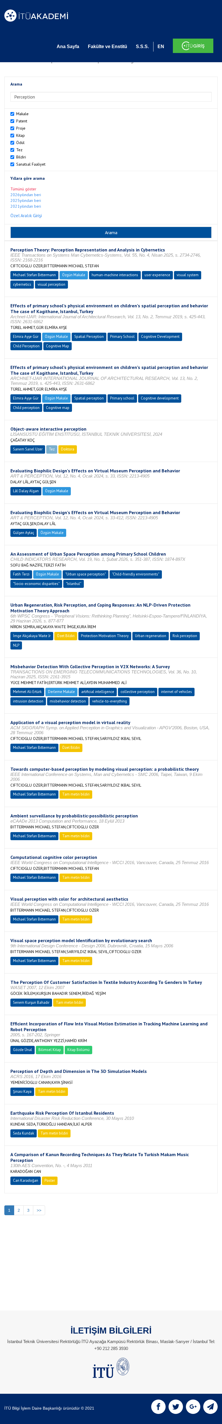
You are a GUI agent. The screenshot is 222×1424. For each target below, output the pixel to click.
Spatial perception (89, 398)
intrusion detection (28, 701)
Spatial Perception (89, 336)
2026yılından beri (25, 194)
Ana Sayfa (68, 46)
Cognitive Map (57, 346)
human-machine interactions (115, 274)
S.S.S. (142, 46)
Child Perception (26, 346)
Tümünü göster (23, 189)
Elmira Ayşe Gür (25, 336)
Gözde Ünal (22, 1049)
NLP (16, 645)
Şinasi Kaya (22, 1091)
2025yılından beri (25, 200)
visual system (188, 274)
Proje (20, 128)
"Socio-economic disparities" (36, 583)
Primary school (122, 398)
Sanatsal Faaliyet (30, 164)
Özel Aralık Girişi (26, 215)
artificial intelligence (97, 691)
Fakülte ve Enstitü (107, 46)
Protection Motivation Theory (105, 635)
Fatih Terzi (21, 574)
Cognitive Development (160, 336)
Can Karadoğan (25, 1180)
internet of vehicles (176, 691)
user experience (157, 274)
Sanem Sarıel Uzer (27, 449)
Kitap (20, 135)
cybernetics (22, 284)
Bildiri (21, 157)
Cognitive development (160, 398)
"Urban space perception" (85, 574)
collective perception (138, 691)
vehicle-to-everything (109, 701)
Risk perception (185, 635)
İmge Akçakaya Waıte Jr (32, 635)
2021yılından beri (25, 206)
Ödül (20, 142)
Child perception (26, 407)
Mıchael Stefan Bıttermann (34, 274)
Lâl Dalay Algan (26, 490)
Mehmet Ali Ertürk (27, 691)
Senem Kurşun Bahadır (31, 1002)
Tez (19, 149)
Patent (21, 121)
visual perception (51, 284)
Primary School (122, 336)
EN (161, 46)
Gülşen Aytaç (23, 532)
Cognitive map (57, 407)
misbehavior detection (68, 701)
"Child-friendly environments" (135, 574)
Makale (22, 113)
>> (39, 1210)
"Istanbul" (73, 583)
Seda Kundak (23, 1133)
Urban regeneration (150, 635)
